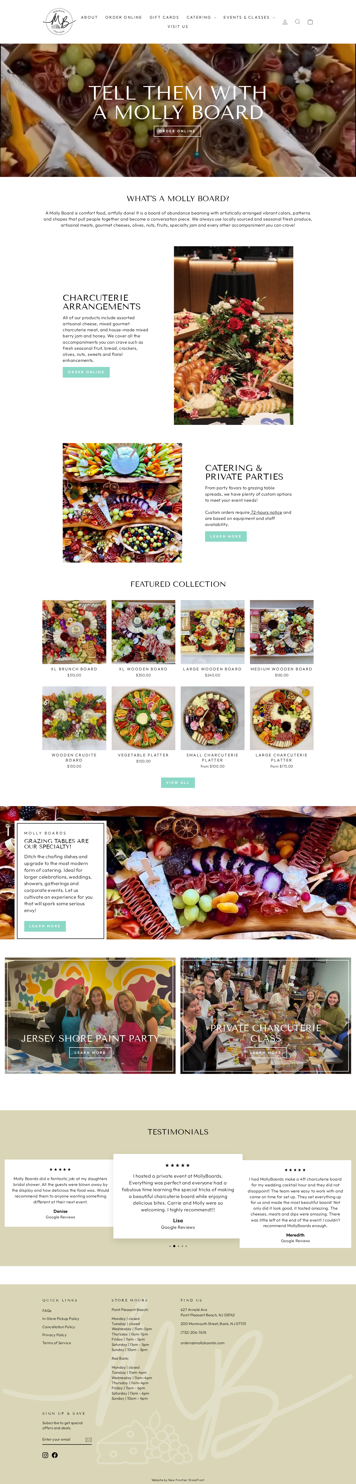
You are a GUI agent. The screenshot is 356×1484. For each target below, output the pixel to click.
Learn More (226, 536)
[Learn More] (90, 1016)
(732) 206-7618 (194, 1332)
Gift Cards (164, 17)
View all (178, 782)
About (89, 17)
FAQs (47, 1310)
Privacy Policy (54, 1335)
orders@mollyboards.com (203, 1343)
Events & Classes (247, 17)
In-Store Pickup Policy (60, 1318)
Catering (200, 17)
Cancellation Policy (58, 1327)
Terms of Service (56, 1343)
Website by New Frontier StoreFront (178, 1480)
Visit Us (178, 26)
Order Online (123, 17)
